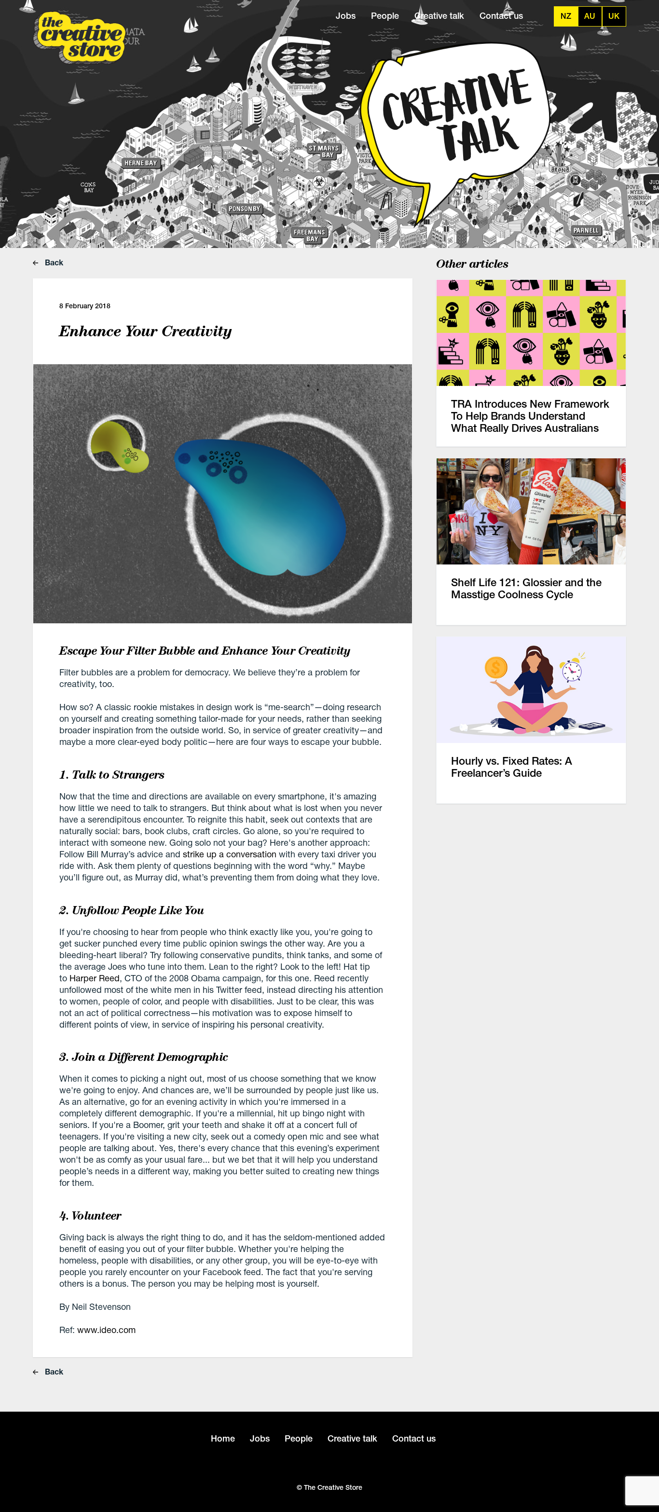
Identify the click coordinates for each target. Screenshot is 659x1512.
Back (53, 262)
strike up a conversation (229, 854)
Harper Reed (94, 978)
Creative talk (439, 16)
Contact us (501, 16)
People (385, 16)
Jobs (346, 16)
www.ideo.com (105, 1329)
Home (223, 1438)
